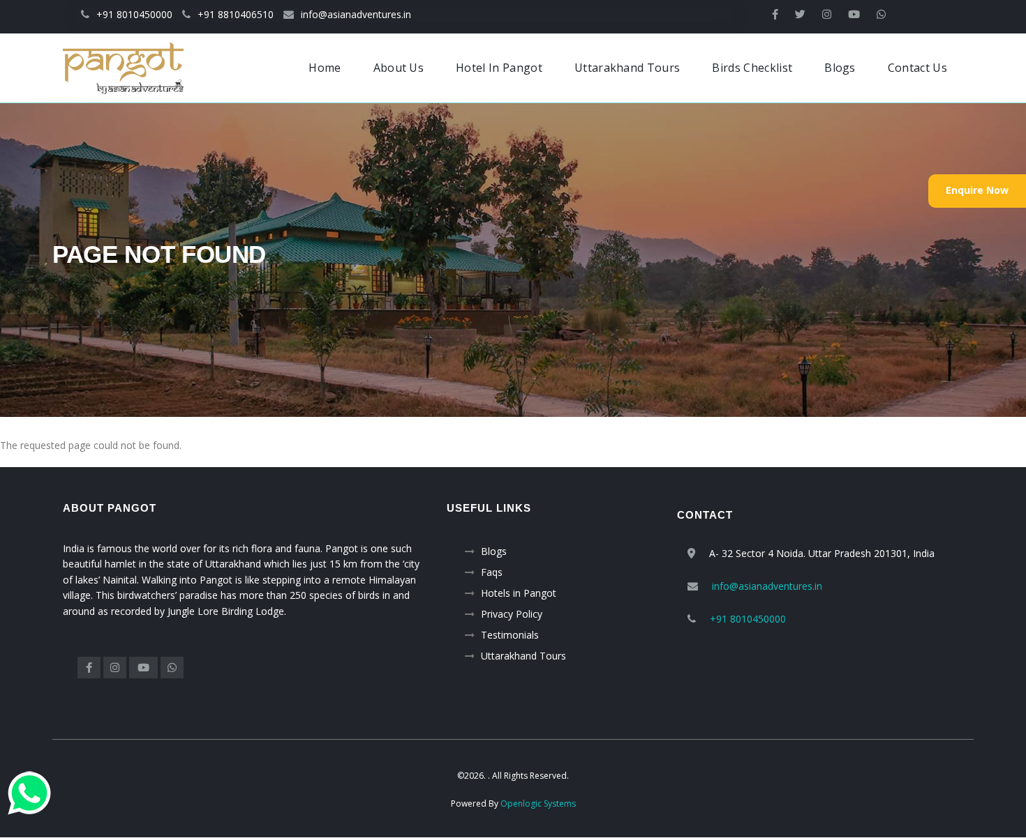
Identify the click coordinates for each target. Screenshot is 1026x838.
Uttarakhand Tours (523, 655)
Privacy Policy (511, 613)
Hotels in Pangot (518, 593)
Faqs (492, 572)
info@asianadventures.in (356, 14)
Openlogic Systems (538, 803)
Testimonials (510, 634)
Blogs (494, 551)
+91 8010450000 (134, 14)
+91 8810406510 (236, 14)
